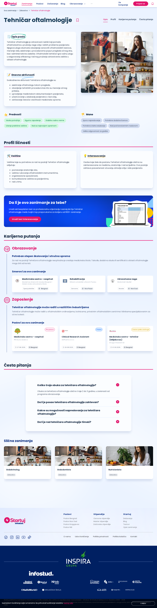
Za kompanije (123, 3)
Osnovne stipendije (101, 518)
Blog (63, 3)
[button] (78, 384)
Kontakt (134, 536)
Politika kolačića (119, 536)
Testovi (126, 524)
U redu (143, 603)
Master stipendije (100, 521)
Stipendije (99, 514)
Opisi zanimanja (130, 527)
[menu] (70, 3)
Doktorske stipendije (102, 524)
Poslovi (39, 3)
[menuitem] (29, 4)
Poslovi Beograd (70, 518)
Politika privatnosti (101, 536)
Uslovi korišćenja (82, 536)
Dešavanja (127, 518)
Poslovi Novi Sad (70, 521)
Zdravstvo (23, 10)
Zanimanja (27, 3)
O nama (67, 536)
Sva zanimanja (10, 10)
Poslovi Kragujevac (71, 524)
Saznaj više (68, 603)
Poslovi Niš (68, 527)
